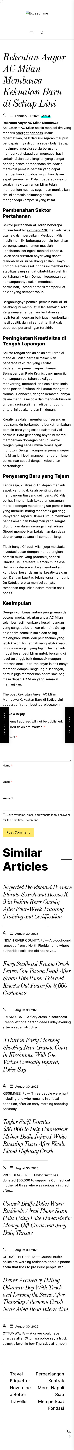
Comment (10, 737)
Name (7, 765)
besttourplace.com (45, 704)
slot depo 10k (37, 230)
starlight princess (29, 133)
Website (8, 798)
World (46, 116)
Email (7, 781)
